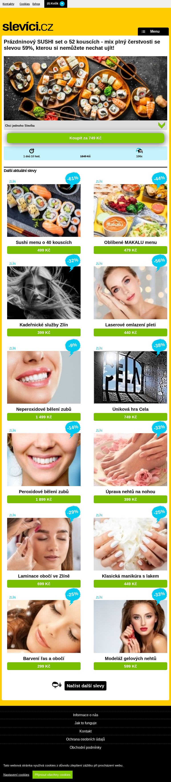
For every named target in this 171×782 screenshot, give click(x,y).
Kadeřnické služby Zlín (44, 325)
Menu (155, 31)
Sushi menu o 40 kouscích (44, 242)
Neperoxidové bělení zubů (43, 409)
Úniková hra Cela (130, 409)
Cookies (25, 4)
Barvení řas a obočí (43, 658)
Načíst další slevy (85, 685)
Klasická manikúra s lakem (130, 576)
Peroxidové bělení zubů (44, 491)
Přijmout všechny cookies (52, 774)
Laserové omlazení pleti (130, 325)
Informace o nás (85, 715)
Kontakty (8, 4)
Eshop (36, 4)
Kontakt (85, 731)
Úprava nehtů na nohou (130, 491)
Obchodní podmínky (85, 747)
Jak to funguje (86, 723)
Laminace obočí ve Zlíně (44, 576)
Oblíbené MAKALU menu (130, 242)
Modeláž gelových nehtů (130, 658)
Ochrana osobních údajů (85, 739)
